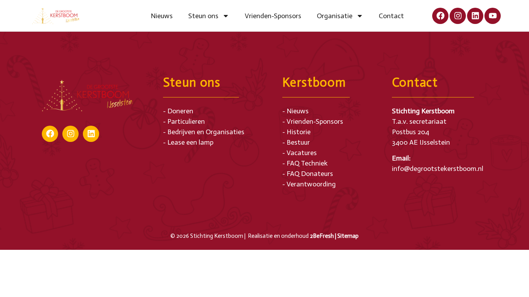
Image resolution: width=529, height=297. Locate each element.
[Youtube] (492, 16)
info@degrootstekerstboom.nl (437, 168)
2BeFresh (322, 235)
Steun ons (203, 16)
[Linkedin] (475, 16)
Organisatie (334, 16)
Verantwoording (311, 184)
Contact (391, 16)
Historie (299, 132)
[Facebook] (440, 16)
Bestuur (298, 142)
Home (135, 16)
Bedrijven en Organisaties (205, 132)
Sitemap (348, 235)
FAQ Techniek (307, 163)
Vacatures (302, 152)
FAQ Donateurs (310, 173)
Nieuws (162, 16)
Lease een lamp (190, 142)
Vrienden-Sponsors (273, 16)
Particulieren (186, 121)
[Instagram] (458, 16)
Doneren (180, 111)
